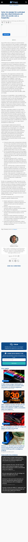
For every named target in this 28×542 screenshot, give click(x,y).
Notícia (5, 442)
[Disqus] (14, 285)
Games (4, 401)
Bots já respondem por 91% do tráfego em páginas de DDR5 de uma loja (13, 427)
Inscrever (14, 363)
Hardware (5, 380)
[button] (2, 2)
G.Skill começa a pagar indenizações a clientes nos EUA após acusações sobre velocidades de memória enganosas (12, 385)
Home (11, 5)
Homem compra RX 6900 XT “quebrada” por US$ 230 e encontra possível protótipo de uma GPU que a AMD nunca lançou (14, 489)
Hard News (15, 5)
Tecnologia (6, 423)
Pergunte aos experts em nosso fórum (14, 348)
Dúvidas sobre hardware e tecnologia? (14, 347)
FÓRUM (16, 344)
